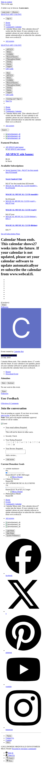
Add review (10, 459)
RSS (8, 742)
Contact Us (10, 738)
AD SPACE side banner (20, 154)
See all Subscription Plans (10, 234)
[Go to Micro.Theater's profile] (16, 477)
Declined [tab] (11, 383)
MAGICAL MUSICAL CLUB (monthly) (22, 194)
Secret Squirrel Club (14, 179)
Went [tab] (3, 383)
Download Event (12, 374)
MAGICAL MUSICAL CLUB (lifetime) (21, 225)
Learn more (5, 12)
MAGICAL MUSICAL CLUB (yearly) (21, 210)
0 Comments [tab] (14, 403)
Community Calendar (9, 355)
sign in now (5, 415)
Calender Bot (19, 351)
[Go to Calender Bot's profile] (21, 348)
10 (14, 445)
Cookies (9, 740)
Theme (9, 736)
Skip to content (6, 2)
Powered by (24, 749)
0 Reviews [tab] (5, 403)
